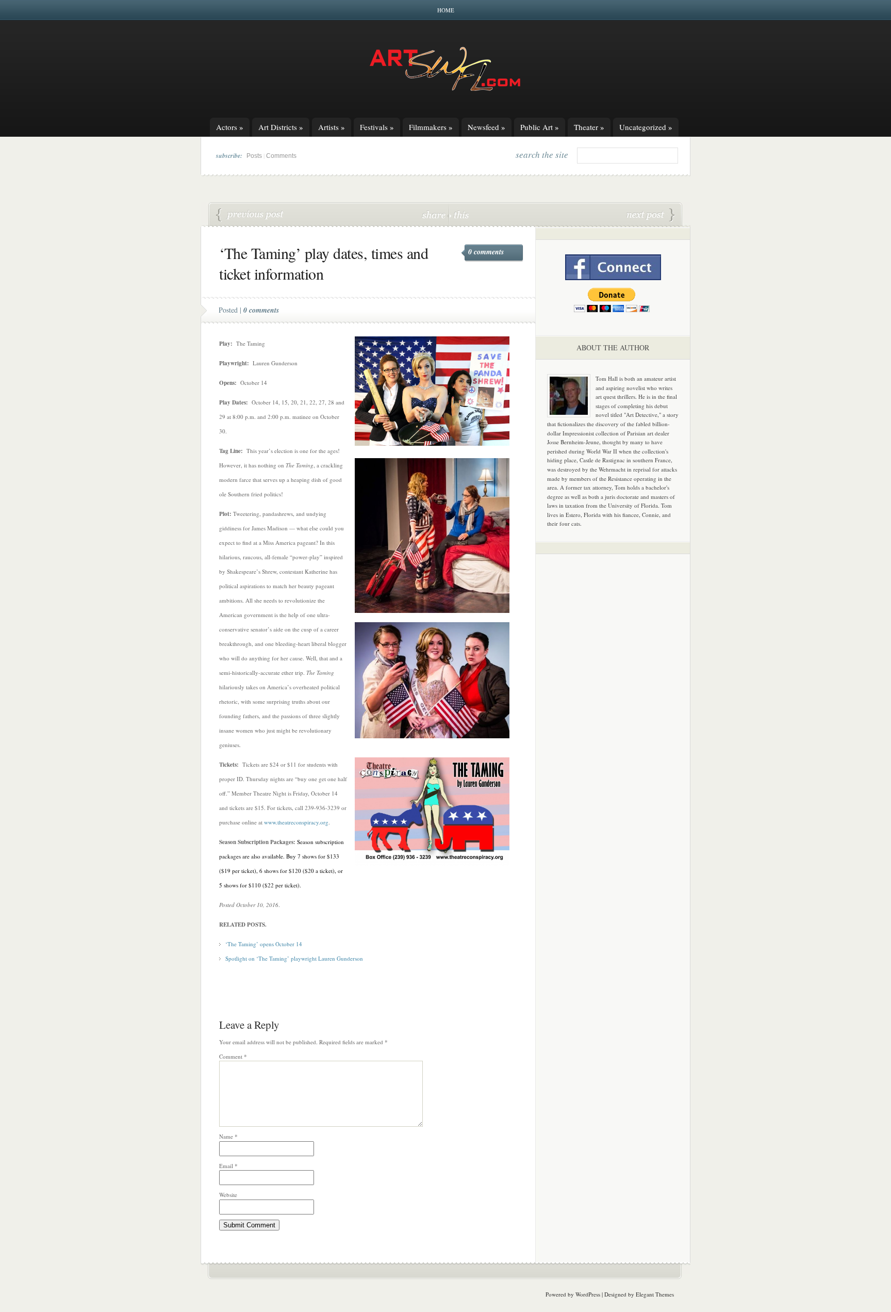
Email (228, 1166)
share (435, 214)
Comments (281, 155)
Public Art (539, 127)
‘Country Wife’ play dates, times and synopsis (650, 215)
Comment (233, 1056)
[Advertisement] (613, 723)
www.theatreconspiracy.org (296, 822)
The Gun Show (250, 215)
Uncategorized (645, 127)
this (459, 214)
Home (445, 10)
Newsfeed (486, 127)
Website (228, 1194)
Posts (254, 155)
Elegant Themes (655, 1294)
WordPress (587, 1294)
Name (228, 1136)
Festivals (377, 127)
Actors (229, 127)
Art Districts (280, 127)
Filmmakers (431, 127)
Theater (589, 127)
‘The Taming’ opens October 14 (263, 944)
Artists (331, 127)
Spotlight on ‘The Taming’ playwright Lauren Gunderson (294, 958)
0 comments (486, 252)
